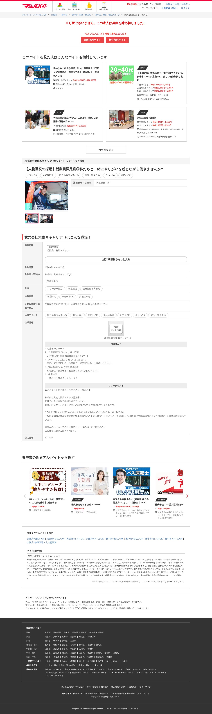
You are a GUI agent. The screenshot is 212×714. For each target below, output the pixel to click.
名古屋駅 (91, 661)
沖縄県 (109, 657)
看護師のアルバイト (80, 672)
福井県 (90, 649)
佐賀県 (56, 657)
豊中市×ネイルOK (173, 538)
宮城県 (73, 645)
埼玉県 (66, 632)
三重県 (73, 641)
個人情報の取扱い (118, 687)
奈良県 (82, 637)
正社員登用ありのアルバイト (57, 672)
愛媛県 (107, 653)
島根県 (56, 653)
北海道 (47, 645)
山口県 (82, 653)
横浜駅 (73, 661)
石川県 (82, 649)
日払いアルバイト (133, 669)
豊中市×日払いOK (134, 538)
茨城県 (83, 632)
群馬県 (101, 632)
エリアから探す (51, 665)
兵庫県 (56, 637)
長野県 (65, 649)
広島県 (73, 653)
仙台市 (116, 661)
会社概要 (133, 687)
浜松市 (82, 661)
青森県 (56, 645)
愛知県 (47, 641)
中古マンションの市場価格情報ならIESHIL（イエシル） (123, 693)
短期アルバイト (149, 669)
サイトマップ (145, 687)
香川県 (99, 653)
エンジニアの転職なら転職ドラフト (106, 697)
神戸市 (101, 661)
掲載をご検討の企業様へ (178, 4)
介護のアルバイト (99, 672)
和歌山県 (91, 637)
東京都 (47, 632)
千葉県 (75, 632)
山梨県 (47, 649)
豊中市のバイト (117, 40)
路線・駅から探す (68, 665)
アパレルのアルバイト (54, 676)
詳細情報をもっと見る (117, 259)
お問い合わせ (92, 687)
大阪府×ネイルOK (95, 538)
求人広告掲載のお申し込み (72, 687)
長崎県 (65, 657)
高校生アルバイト (97, 669)
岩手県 (65, 645)
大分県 (82, 657)
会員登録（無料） (170, 8)
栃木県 (92, 632)
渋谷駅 (47, 661)
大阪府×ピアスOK (75, 538)
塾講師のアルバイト (53, 669)
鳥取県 (47, 653)
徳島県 (90, 653)
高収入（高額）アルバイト (76, 669)
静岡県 (65, 641)
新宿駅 (56, 661)
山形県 (90, 645)
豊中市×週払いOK (114, 538)
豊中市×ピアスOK (154, 538)
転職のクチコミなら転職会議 (85, 693)
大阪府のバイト (92, 40)
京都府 (65, 637)
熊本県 (73, 657)
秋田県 (82, 645)
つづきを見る (106, 150)
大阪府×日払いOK (55, 538)
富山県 (73, 649)
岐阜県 (56, 641)
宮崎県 (90, 657)
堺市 (108, 661)
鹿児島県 (100, 657)
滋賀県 (73, 637)
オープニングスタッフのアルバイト (152, 672)
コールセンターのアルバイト (122, 672)
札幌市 (124, 661)
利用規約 (104, 687)
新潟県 (56, 649)
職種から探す (84, 665)
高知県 (116, 653)
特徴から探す (98, 665)
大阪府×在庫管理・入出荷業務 (41, 542)
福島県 (99, 645)
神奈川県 (57, 632)
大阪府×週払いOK (35, 538)
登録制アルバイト (115, 669)
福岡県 (47, 657)
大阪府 (47, 637)
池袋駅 (65, 661)
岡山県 (65, 653)
